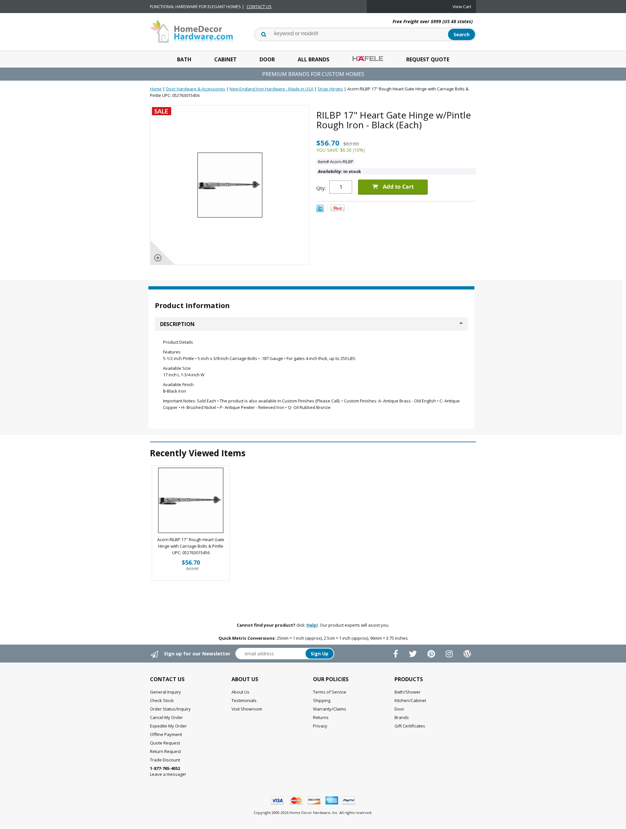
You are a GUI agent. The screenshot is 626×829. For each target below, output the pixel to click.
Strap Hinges (330, 89)
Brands (402, 717)
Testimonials (244, 700)
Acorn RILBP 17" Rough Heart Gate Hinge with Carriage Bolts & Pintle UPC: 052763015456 (190, 546)
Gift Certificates (410, 726)
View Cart (462, 6)
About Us (240, 692)
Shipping (321, 700)
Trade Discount (165, 760)
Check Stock (162, 700)
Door (267, 59)
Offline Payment (166, 734)
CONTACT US (259, 6)
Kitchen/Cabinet (410, 700)
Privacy (320, 726)
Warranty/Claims (329, 709)
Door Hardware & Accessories (195, 89)
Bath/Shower (408, 692)
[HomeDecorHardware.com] (191, 31)
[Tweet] (320, 210)
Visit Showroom (246, 709)
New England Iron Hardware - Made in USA (271, 89)
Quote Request (165, 743)
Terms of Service (329, 692)
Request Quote (427, 59)
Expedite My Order (168, 726)
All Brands (313, 59)
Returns (321, 717)
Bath (184, 59)
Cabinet (225, 59)
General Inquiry (165, 692)
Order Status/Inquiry (170, 709)
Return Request (165, 751)
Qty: (321, 188)
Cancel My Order (166, 717)
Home (156, 89)
